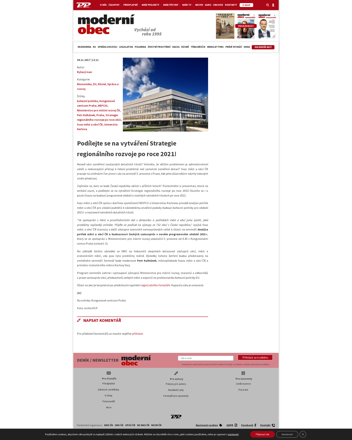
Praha (100, 115)
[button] (255, 357)
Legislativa (126, 46)
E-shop (108, 395)
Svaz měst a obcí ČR (90, 124)
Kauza (175, 46)
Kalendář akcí (263, 47)
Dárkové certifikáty (108, 389)
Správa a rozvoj (107, 46)
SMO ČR (108, 425)
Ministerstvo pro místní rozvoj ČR (98, 110)
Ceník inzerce (243, 383)
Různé (185, 46)
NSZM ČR (156, 425)
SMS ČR (119, 425)
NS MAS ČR (143, 425)
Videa (247, 46)
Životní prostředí (159, 46)
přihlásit (137, 333)
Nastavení (287, 434)
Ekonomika (84, 46)
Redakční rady (176, 390)
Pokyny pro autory (176, 384)
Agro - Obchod (214, 4)
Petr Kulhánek (86, 115)
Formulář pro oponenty (176, 395)
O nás (103, 4)
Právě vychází (233, 46)
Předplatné (108, 383)
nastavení (233, 434)
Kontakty (231, 4)
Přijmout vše (262, 434)
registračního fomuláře (155, 285)
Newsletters (215, 46)
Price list (243, 389)
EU (94, 46)
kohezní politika (87, 101)
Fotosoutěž (108, 401)
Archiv (199, 4)
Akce (108, 407)
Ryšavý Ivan (84, 72)
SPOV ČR (130, 425)
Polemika (140, 46)
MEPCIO (102, 105)
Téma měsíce (198, 46)
